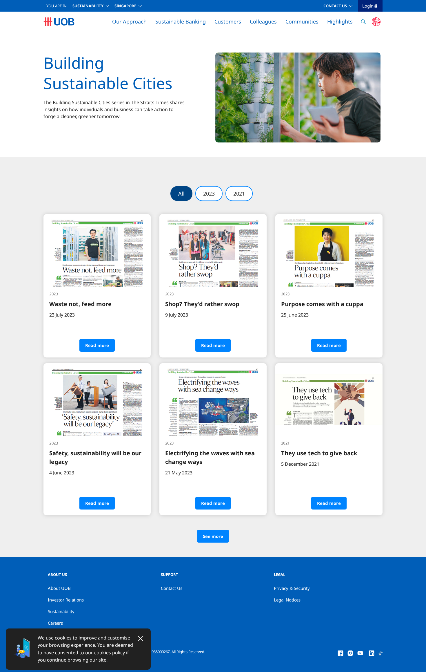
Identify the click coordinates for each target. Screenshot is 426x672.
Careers (55, 623)
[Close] (140, 638)
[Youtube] (360, 652)
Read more (97, 345)
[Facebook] (340, 652)
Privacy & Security (292, 588)
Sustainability (87, 5)
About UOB (59, 588)
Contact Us (335, 5)
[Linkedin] (371, 652)
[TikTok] (380, 652)
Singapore (125, 5)
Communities (301, 21)
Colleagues (263, 21)
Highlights (340, 21)
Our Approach (129, 21)
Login (368, 6)
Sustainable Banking (180, 21)
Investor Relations (66, 600)
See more (213, 536)
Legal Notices (287, 600)
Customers (227, 21)
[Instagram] (350, 652)
